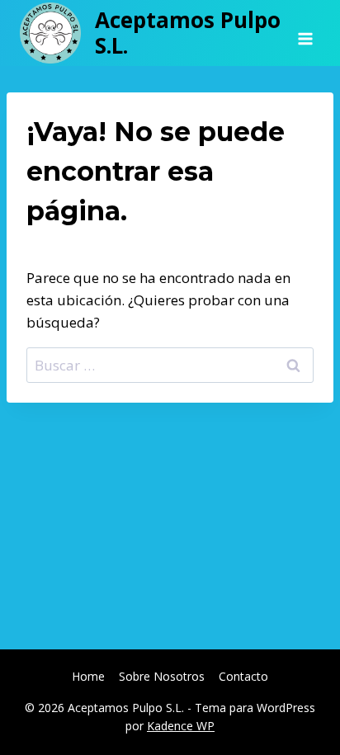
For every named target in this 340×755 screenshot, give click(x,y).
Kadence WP (181, 726)
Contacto (243, 676)
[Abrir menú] (305, 33)
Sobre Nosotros (162, 676)
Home (88, 676)
